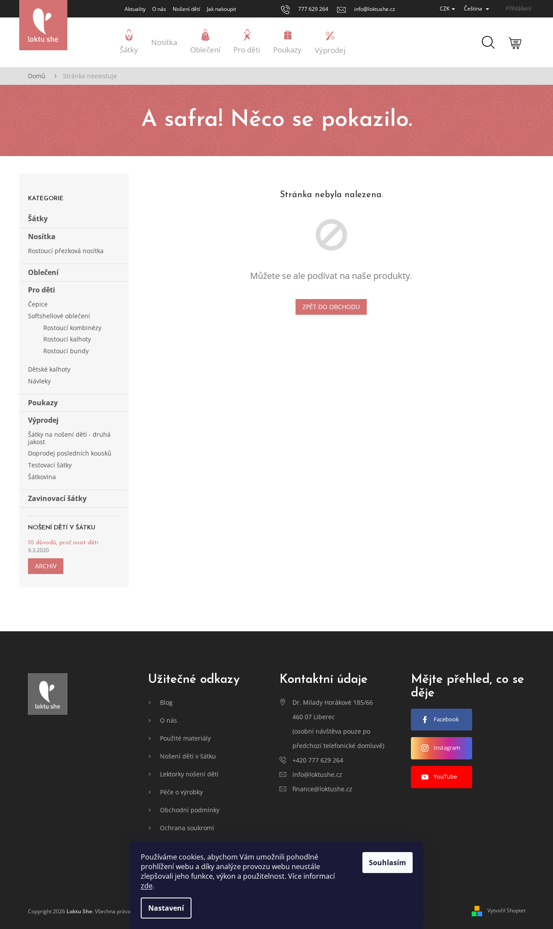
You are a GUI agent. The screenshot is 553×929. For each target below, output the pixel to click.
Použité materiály (185, 738)
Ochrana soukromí (187, 828)
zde (147, 886)
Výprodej (43, 420)
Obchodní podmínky (189, 810)
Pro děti (41, 290)
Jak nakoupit (221, 9)
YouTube (445, 776)
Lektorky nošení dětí (189, 774)
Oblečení (43, 272)
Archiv (45, 566)
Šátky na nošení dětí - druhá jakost (69, 438)
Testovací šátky (50, 465)
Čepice (38, 304)
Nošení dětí (186, 9)
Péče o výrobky (181, 792)
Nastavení (166, 908)
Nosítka (42, 236)
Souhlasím (387, 862)
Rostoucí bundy (66, 351)
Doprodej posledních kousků (69, 453)
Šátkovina (42, 477)
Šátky (38, 218)
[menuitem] (129, 42)
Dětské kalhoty (49, 369)
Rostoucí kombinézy (72, 328)
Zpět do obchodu (331, 307)
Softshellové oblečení (59, 316)
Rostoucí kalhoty (67, 339)
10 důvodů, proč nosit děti (63, 542)
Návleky (39, 381)
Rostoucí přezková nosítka (66, 251)
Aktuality (135, 9)
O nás (159, 9)
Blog (166, 702)
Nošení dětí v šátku (188, 756)
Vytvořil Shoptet (506, 911)
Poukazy (43, 402)
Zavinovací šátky (57, 498)
